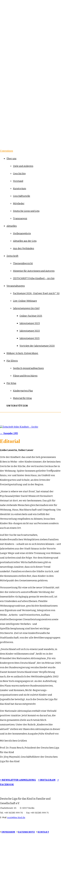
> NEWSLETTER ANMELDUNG (18, 779)
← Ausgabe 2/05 (9, 433)
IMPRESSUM (8, 832)
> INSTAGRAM (46, 779)
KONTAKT (43, 832)
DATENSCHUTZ (26, 832)
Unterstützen (6, 150)
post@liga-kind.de (16, 817)
